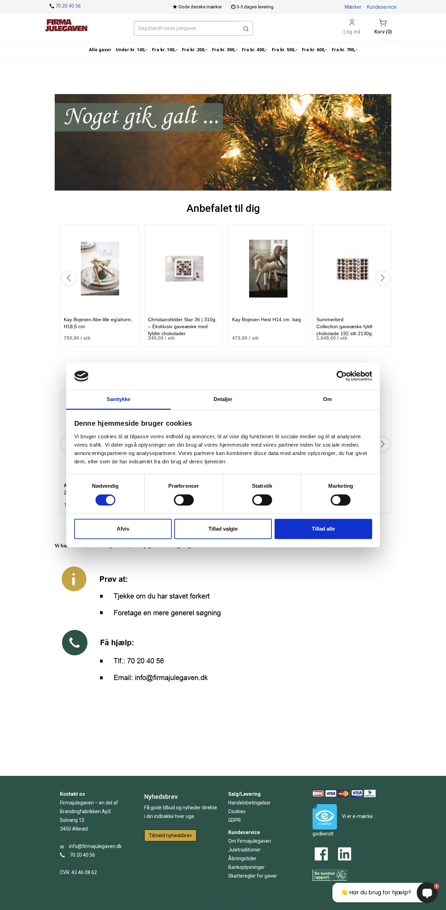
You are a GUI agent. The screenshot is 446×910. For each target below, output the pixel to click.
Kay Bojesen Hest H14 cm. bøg (266, 319)
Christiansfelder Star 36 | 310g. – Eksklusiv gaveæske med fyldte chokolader (182, 326)
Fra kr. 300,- (225, 49)
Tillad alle (323, 529)
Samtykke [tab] (119, 399)
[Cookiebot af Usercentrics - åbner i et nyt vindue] (341, 376)
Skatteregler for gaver (252, 876)
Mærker (353, 7)
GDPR (234, 820)
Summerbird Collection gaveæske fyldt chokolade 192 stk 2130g (344, 326)
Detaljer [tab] (223, 399)
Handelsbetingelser (249, 802)
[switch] (184, 500)
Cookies (237, 811)
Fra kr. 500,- (285, 49)
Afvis (123, 529)
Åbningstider (242, 858)
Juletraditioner (244, 850)
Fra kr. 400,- (255, 49)
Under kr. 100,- (132, 49)
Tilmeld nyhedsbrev (170, 835)
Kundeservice (382, 7)
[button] (246, 28)
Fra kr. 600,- (315, 49)
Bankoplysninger (246, 867)
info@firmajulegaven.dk (95, 846)
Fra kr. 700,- (344, 49)
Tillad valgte (223, 529)
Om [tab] (327, 399)
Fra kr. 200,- (195, 49)
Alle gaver (100, 49)
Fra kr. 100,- (165, 49)
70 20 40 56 (68, 6)
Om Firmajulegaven (249, 841)
